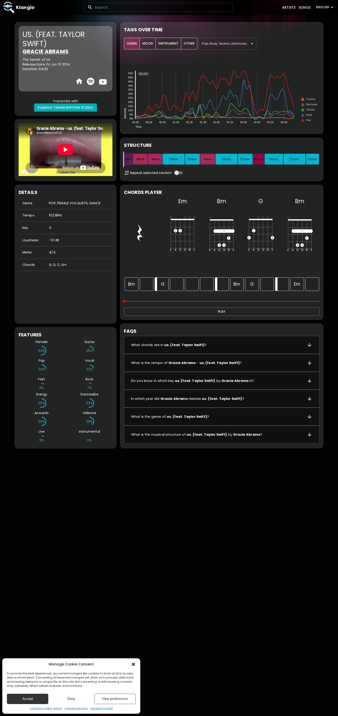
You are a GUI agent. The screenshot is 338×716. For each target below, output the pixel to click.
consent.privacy (76, 708)
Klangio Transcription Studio (65, 107)
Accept (27, 699)
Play (221, 311)
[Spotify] (90, 81)
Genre (132, 43)
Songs (304, 7)
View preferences (115, 699)
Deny (71, 699)
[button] (133, 664)
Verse (140, 159)
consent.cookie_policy (46, 708)
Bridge (258, 159)
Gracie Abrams (46, 51)
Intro (128, 159)
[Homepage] (79, 81)
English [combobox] (322, 7)
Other (189, 43)
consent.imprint (101, 708)
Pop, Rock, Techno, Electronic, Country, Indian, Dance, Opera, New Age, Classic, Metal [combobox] (229, 43)
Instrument (168, 43)
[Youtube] (102, 81)
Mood (147, 43)
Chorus (173, 159)
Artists (288, 7)
